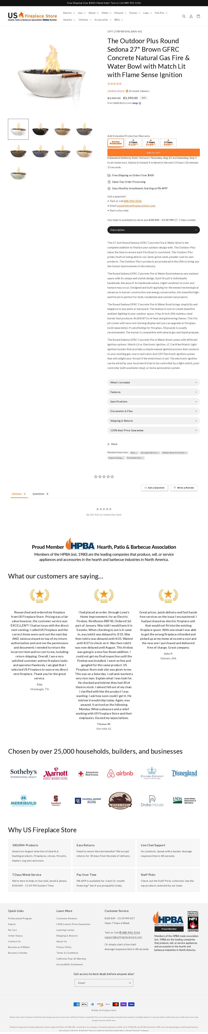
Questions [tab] (38, 493)
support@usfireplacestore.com (136, 205)
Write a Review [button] (185, 487)
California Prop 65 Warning (71, 958)
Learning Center (65, 930)
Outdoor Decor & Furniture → (174, 453)
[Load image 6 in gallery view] (40, 151)
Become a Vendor (17, 952)
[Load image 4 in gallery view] (84, 129)
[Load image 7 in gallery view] (62, 151)
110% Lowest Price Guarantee (73, 924)
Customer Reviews (66, 918)
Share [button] (114, 444)
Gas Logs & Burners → (150, 453)
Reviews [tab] (17, 493)
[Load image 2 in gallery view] (40, 129)
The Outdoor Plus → (135, 458)
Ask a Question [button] (156, 487)
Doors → (134, 453)
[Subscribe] (129, 983)
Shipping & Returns (67, 935)
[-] (115, 143)
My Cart (12, 930)
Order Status (15, 935)
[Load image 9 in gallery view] (18, 173)
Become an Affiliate (19, 947)
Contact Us (14, 941)
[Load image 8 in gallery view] (84, 151)
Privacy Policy (64, 947)
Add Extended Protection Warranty (128, 135)
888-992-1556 (133, 200)
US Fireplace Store (108, 1010)
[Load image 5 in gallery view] (18, 151)
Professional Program (20, 918)
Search (12, 924)
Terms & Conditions (67, 952)
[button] (68, 12)
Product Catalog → (116, 458)
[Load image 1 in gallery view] (18, 129)
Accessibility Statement (69, 964)
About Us (61, 941)
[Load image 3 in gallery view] (62, 129)
